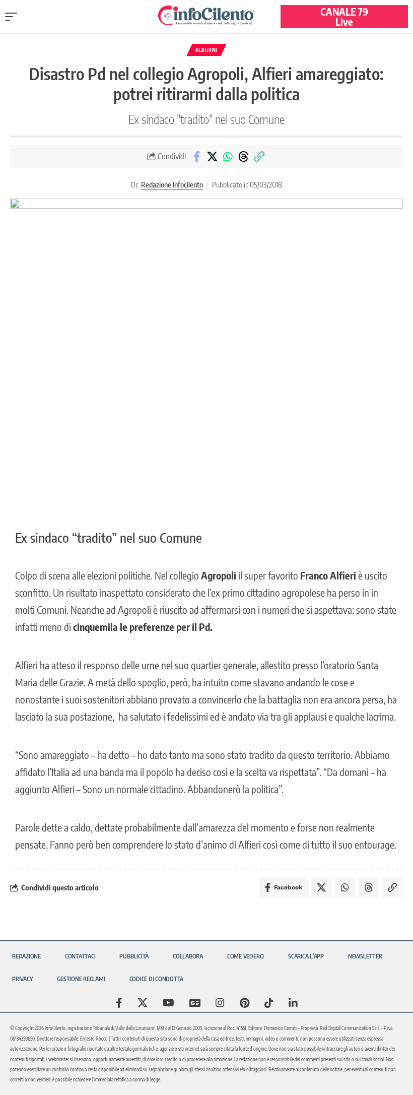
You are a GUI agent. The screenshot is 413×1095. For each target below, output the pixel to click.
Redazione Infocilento (172, 184)
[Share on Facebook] (196, 157)
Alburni (206, 50)
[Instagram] (220, 1002)
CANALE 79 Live (344, 16)
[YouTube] (168, 1002)
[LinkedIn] (293, 1002)
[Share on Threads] (243, 157)
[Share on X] (212, 157)
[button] (13, 17)
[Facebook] (119, 1002)
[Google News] (195, 1002)
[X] (142, 1002)
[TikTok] (269, 1002)
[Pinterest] (244, 1002)
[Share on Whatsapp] (228, 157)
